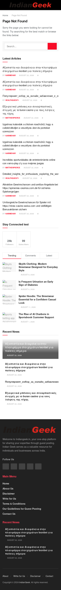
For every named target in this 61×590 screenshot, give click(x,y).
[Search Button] (52, 46)
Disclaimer (9, 493)
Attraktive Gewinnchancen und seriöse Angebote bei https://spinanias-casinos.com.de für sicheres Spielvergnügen (30, 188)
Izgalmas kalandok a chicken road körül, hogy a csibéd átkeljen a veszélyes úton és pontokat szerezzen (28, 127)
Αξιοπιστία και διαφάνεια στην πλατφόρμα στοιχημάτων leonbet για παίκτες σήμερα (30, 69)
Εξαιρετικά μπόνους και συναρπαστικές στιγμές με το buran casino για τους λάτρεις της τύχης (29, 110)
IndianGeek (24, 582)
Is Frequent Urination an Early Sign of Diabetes (36, 283)
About (5, 576)
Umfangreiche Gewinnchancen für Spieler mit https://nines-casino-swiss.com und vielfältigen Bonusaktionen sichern (27, 205)
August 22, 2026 (26, 75)
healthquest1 (12, 100)
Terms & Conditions (14, 503)
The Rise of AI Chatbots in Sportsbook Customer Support (36, 315)
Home (5, 15)
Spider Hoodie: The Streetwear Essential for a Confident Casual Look (37, 299)
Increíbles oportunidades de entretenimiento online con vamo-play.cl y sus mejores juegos (29, 161)
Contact (49, 576)
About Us (8, 488)
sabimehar (10, 75)
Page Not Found (19, 15)
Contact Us (9, 513)
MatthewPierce (12, 118)
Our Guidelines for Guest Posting (22, 508)
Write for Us (9, 498)
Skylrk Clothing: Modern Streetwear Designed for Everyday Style (38, 267)
